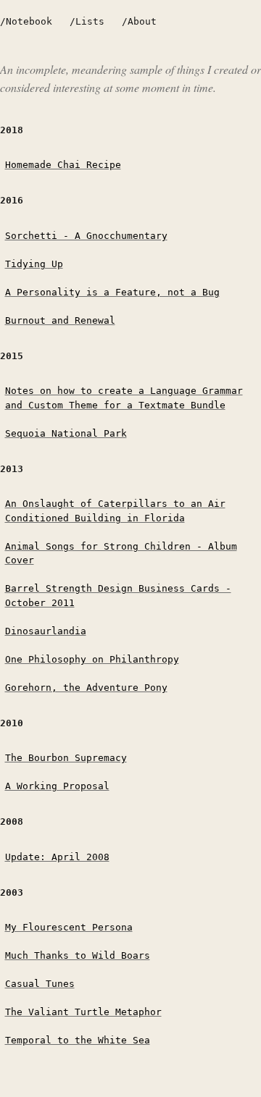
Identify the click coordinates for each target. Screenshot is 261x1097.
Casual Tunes (40, 983)
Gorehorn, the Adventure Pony (86, 687)
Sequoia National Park (66, 433)
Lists (89, 21)
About (142, 21)
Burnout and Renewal (60, 320)
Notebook (29, 21)
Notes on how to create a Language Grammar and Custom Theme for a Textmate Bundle (124, 398)
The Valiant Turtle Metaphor (83, 1011)
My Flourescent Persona (69, 927)
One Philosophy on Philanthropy (92, 659)
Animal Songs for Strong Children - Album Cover (121, 553)
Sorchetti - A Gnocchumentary (86, 235)
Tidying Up (34, 264)
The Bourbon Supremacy (66, 757)
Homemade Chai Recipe (63, 164)
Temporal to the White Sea (77, 1040)
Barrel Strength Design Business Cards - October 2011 (118, 595)
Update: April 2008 (57, 857)
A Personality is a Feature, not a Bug (112, 292)
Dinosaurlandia (45, 631)
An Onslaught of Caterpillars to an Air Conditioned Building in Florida (115, 511)
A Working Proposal (57, 786)
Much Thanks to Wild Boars (77, 955)
